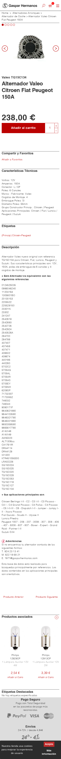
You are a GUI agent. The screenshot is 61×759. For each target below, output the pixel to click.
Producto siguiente (47, 597)
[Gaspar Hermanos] (19, 5)
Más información (49, 752)
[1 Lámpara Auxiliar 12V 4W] (15, 638)
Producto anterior (13, 597)
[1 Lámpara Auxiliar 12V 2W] (45, 638)
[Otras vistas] (6, 49)
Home (5, 13)
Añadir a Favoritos (12, 159)
